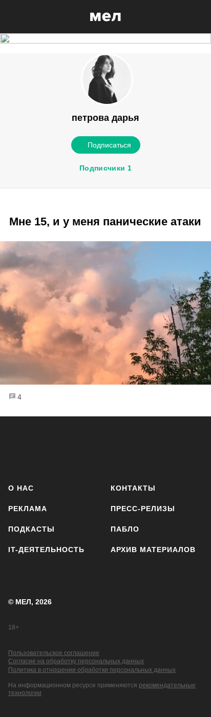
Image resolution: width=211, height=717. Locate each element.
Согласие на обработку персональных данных (76, 661)
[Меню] (195, 17)
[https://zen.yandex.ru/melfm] (48, 448)
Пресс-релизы (143, 508)
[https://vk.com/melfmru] (77, 448)
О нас (21, 488)
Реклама (27, 508)
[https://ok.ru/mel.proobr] (163, 448)
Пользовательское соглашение (53, 653)
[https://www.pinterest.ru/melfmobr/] (134, 448)
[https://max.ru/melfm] (192, 448)
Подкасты (31, 529)
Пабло (125, 529)
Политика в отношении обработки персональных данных (92, 669)
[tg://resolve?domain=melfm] (19, 448)
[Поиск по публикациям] (15, 17)
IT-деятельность (46, 549)
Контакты (133, 488)
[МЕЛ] (105, 16)
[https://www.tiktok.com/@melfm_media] (106, 448)
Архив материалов (153, 549)
